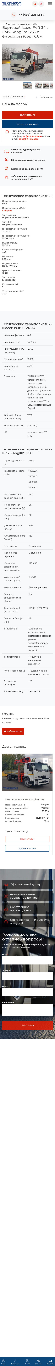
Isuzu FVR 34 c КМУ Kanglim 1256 (24, 799)
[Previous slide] (7, 62)
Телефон (7, 971)
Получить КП (27, 839)
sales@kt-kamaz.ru (28, 139)
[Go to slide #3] (46, 85)
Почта (5, 986)
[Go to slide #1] (27, 85)
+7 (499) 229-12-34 (31, 14)
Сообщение (8, 1002)
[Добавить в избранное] (45, 760)
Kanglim (7, 210)
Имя (4, 955)
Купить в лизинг (27, 848)
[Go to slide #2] (38, 85)
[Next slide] (48, 62)
